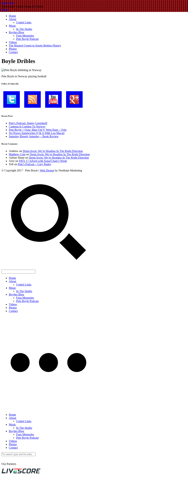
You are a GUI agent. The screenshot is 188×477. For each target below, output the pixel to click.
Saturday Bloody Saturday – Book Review (34, 136)
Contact (13, 52)
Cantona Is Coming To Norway (27, 126)
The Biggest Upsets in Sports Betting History (35, 45)
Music (12, 25)
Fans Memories (25, 35)
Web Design (47, 170)
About (12, 19)
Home (12, 15)
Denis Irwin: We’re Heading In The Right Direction (53, 151)
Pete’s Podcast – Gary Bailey (34, 164)
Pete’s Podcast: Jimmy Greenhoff (28, 123)
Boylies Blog (16, 32)
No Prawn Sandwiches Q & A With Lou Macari (36, 133)
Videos (13, 42)
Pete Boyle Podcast (27, 38)
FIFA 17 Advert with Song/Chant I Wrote (43, 160)
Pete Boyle (7, 3)
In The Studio (24, 29)
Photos (13, 48)
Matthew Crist (17, 154)
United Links (23, 22)
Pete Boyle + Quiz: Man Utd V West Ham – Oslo (37, 129)
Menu (4, 9)
